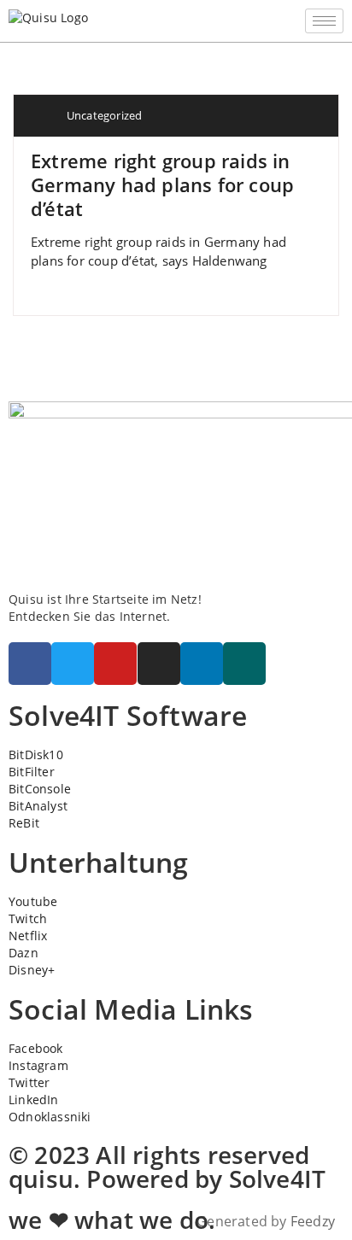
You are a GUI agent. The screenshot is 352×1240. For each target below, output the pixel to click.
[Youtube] (115, 663)
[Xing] (244, 663)
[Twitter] (72, 663)
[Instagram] (159, 663)
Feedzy (312, 1221)
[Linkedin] (201, 663)
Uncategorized (105, 115)
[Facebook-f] (30, 663)
